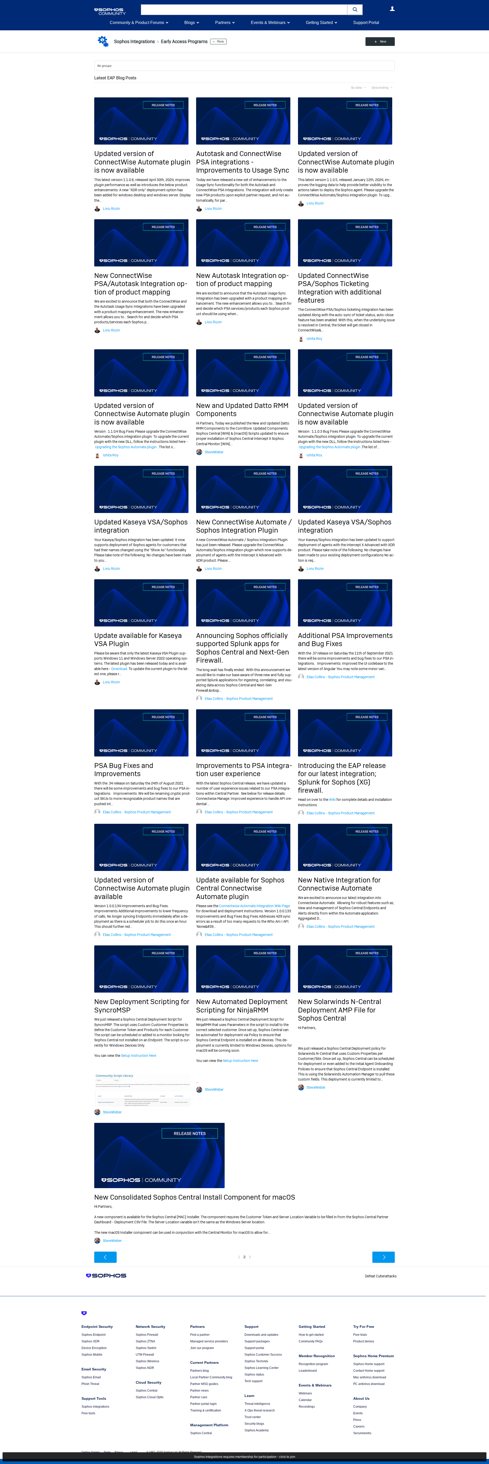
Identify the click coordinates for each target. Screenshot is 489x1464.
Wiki (332, 799)
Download (119, 668)
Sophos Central (146, 1390)
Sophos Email (91, 1377)
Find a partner (200, 1335)
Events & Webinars (268, 22)
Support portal (254, 1348)
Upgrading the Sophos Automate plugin (126, 447)
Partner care (198, 1397)
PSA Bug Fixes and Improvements (123, 769)
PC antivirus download (369, 1384)
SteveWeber (214, 452)
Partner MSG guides (204, 1384)
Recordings (307, 1406)
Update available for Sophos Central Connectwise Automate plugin (240, 888)
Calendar (305, 1400)
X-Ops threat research (259, 1410)
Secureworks (362, 1433)
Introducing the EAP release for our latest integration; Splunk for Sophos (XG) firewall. (342, 778)
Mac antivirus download (369, 1377)
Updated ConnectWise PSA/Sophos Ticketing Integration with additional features (340, 288)
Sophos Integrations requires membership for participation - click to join (244, 1457)
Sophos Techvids (256, 1361)
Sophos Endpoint (93, 1335)
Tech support (253, 1381)
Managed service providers (209, 1341)
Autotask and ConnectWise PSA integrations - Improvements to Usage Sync (242, 162)
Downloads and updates (261, 1335)
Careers (358, 1426)
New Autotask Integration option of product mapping (242, 279)
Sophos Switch (146, 1348)
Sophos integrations (95, 1406)
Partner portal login (203, 1404)
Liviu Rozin (111, 208)
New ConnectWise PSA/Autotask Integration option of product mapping (140, 284)
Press (357, 1420)
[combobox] (244, 10)
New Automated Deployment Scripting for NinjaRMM (242, 1005)
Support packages (257, 1341)
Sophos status (254, 1374)
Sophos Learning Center (261, 1368)
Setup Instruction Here (138, 1055)
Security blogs (254, 1424)
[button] (355, 9)
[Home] (116, 11)
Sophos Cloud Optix (150, 1397)
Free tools (88, 1413)
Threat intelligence (257, 1404)
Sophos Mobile (92, 1354)
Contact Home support (368, 1370)
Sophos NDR (145, 1368)
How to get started (311, 1335)
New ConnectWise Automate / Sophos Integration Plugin (244, 526)
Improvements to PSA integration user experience (244, 769)
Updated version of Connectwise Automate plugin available (142, 888)
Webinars (305, 1393)
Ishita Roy (314, 338)
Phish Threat (90, 1384)
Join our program (202, 1348)
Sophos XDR (91, 1341)
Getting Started (319, 22)
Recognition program (313, 1364)
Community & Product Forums (137, 22)
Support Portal (366, 22)
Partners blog (199, 1370)
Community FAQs (311, 1341)
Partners (222, 22)
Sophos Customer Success (263, 1354)
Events (358, 1413)
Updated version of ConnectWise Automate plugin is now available (142, 162)
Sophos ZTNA (145, 1341)
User (392, 8)
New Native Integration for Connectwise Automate (339, 884)
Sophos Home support (368, 1364)
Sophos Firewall (147, 1335)
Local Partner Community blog (211, 1377)
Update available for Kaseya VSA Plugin (138, 639)
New (383, 42)
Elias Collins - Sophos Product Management (239, 698)
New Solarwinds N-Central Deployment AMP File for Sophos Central (339, 1010)
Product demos (363, 1341)
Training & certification (205, 1410)
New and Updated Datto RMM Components (242, 409)
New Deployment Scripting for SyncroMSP (141, 1005)
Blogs (189, 22)
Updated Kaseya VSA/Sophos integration (141, 526)
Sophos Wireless (147, 1361)
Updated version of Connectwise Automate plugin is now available (142, 414)
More (220, 42)
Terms (107, 1451)
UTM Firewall (145, 1354)
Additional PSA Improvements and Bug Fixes (345, 639)
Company (360, 1406)
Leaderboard (308, 1370)
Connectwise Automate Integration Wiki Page (254, 906)
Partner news (199, 1390)
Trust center (252, 1417)
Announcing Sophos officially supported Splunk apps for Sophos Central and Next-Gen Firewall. (242, 648)
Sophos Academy (256, 1430)
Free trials (360, 1335)
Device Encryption (94, 1348)
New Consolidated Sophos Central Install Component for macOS (194, 1197)
